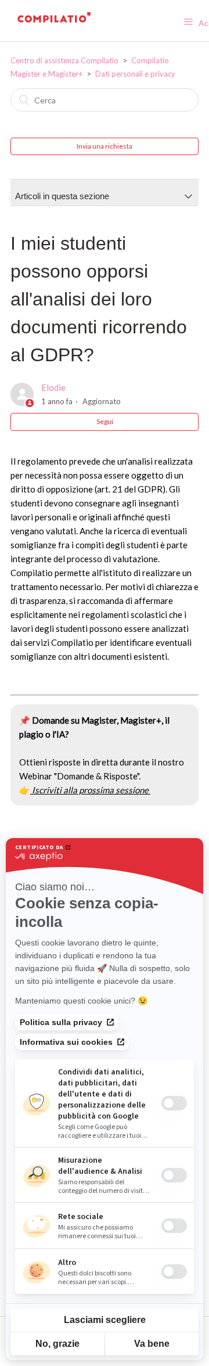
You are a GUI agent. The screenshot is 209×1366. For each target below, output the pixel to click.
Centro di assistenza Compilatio (64, 60)
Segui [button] (104, 421)
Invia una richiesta (104, 146)
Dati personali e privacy (135, 73)
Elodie (53, 387)
